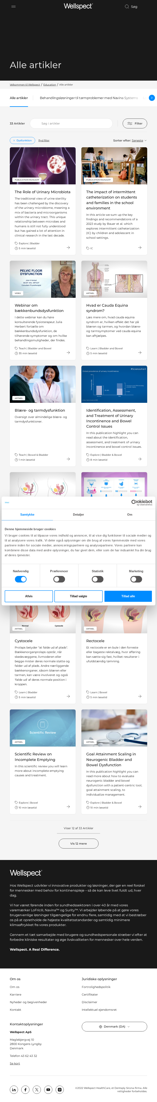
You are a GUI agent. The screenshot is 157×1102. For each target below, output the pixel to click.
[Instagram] (60, 1090)
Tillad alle (128, 596)
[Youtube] (48, 1090)
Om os (14, 987)
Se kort (15, 1063)
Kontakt (15, 1010)
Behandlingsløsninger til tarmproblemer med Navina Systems (89, 98)
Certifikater (90, 994)
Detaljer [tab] (78, 514)
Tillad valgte (78, 596)
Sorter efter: (122, 140)
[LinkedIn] (14, 1090)
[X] (37, 1090)
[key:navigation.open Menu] (13, 6)
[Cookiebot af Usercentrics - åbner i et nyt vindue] (134, 503)
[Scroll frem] (152, 98)
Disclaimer (89, 1002)
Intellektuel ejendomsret (99, 1010)
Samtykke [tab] (27, 514)
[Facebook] (25, 1090)
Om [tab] (129, 514)
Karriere (15, 994)
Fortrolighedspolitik (96, 987)
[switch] (59, 579)
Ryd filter (43, 140)
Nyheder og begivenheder (28, 1002)
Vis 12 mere (78, 843)
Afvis (29, 596)
